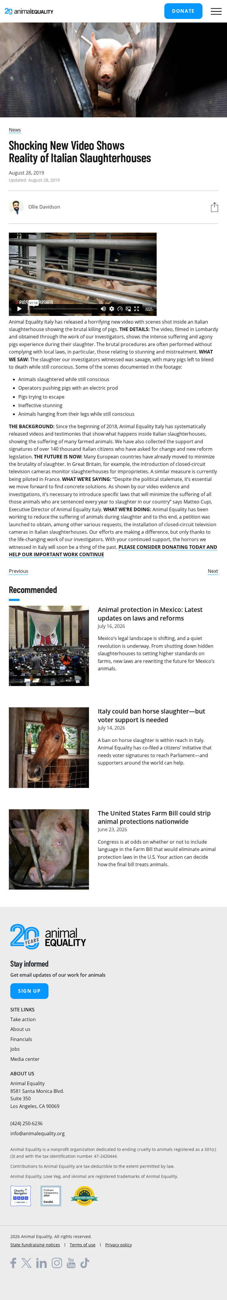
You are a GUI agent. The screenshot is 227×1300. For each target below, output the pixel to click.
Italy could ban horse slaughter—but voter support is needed (151, 715)
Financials (21, 1039)
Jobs (15, 1049)
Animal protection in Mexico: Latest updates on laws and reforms (150, 613)
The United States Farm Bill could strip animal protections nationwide (154, 817)
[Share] (213, 207)
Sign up (29, 991)
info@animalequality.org (37, 1133)
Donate (183, 11)
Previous (18, 571)
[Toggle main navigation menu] (215, 11)
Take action (23, 1019)
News (15, 130)
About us (20, 1029)
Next (213, 571)
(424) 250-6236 (26, 1123)
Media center (25, 1059)
